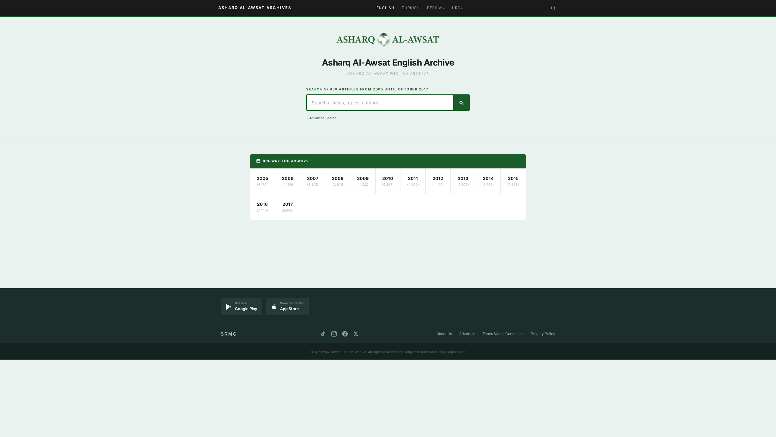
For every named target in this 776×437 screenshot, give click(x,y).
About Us (444, 333)
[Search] (553, 7)
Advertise (467, 333)
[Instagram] (334, 334)
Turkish (411, 7)
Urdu (458, 7)
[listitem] (262, 181)
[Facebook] (345, 334)
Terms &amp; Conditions (503, 333)
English (385, 7)
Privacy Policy (543, 333)
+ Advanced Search (321, 118)
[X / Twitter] (356, 334)
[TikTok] (323, 334)
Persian (436, 7)
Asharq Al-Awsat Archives (254, 7)
